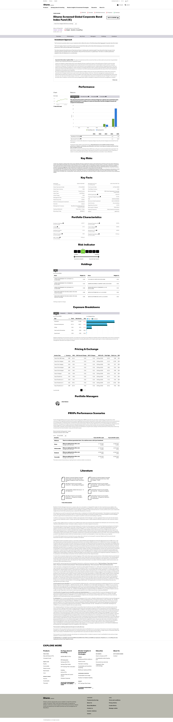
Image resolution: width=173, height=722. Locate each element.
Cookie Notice (112, 705)
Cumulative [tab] (102, 96)
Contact (115, 656)
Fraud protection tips (92, 700)
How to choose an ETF (101, 656)
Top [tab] (55, 270)
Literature (114, 36)
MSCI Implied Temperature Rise (106, 564)
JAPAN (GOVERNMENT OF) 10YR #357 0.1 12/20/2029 (63, 279)
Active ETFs (64, 672)
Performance (70, 36)
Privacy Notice (113, 702)
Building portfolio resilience (85, 659)
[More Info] (88, 96)
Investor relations (92, 711)
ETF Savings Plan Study (84, 683)
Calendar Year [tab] (75, 96)
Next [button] (84, 390)
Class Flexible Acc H (58, 379)
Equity (45, 663)
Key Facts (82, 36)
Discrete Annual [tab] (84, 96)
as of (54, 435)
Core (44, 673)
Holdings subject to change (59, 301)
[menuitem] (45, 7)
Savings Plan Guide (66, 664)
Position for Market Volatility (85, 677)
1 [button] (81, 390)
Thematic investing (83, 663)
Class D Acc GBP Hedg (59, 358)
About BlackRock (91, 705)
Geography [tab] (62, 313)
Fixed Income (46, 668)
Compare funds (47, 658)
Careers (89, 713)
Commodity (46, 666)
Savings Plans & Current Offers (67, 675)
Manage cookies (113, 708)
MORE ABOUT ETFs (66, 656)
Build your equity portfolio (84, 670)
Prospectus (110, 12)
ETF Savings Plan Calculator (68, 666)
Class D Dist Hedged (59, 367)
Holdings (103, 36)
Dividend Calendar (65, 678)
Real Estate (46, 670)
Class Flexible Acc (58, 376)
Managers (93, 36)
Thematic (45, 683)
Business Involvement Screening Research (66, 564)
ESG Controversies (95, 564)
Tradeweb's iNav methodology (100, 665)
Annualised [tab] (94, 96)
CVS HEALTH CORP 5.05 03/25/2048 (96, 279)
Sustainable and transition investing (85, 667)
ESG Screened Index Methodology (83, 564)
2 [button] (83, 390)
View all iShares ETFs (48, 656)
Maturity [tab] (70, 313)
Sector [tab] (56, 313)
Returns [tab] (72, 92)
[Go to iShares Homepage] (48, 5)
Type (55, 318)
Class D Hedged (57, 373)
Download (117, 12)
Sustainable (46, 681)
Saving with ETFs (65, 662)
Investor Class (57, 355)
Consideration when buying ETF (103, 659)
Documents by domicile (102, 662)
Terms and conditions (114, 700)
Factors (45, 678)
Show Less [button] (115, 79)
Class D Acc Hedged (58, 361)
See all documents (67, 502)
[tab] (61, 100)
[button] (125, 5)
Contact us (90, 708)
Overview (58, 36)
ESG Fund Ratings (102, 563)
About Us (89, 702)
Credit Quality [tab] (78, 313)
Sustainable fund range (84, 675)
